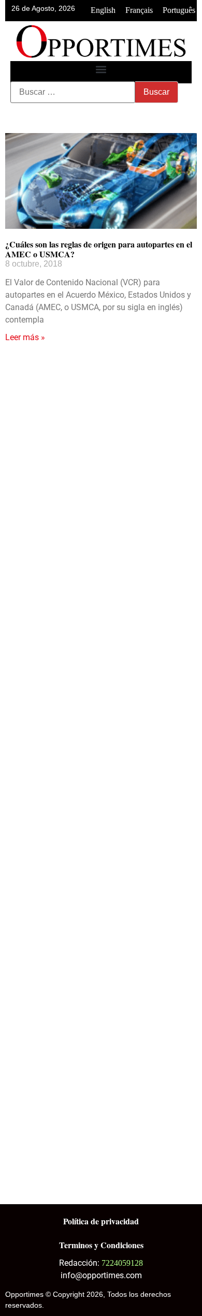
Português (179, 10)
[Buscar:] (72, 92)
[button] (101, 69)
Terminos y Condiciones (101, 1245)
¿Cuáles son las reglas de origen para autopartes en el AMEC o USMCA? (98, 249)
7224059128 (122, 1263)
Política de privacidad (101, 1221)
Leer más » (25, 337)
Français (139, 10)
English (103, 10)
